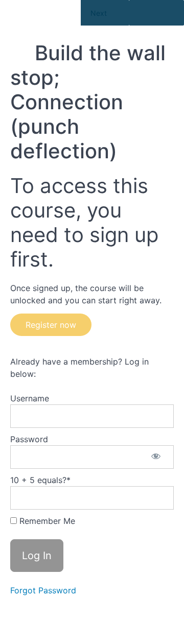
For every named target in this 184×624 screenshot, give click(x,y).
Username (29, 398)
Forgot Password (43, 590)
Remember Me (46, 521)
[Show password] (156, 457)
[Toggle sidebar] (156, 13)
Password (29, 439)
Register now (51, 325)
